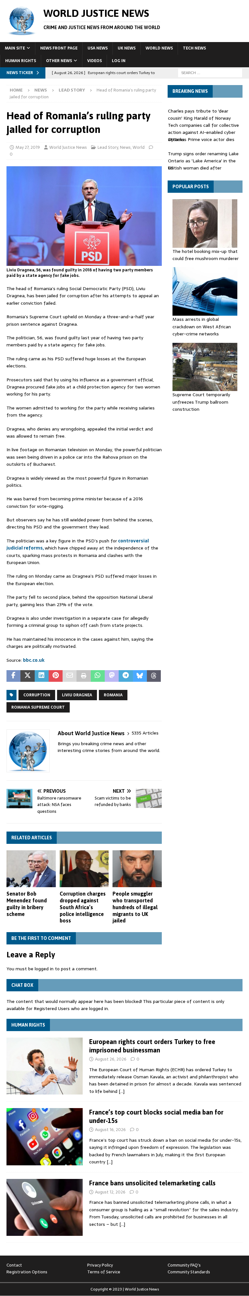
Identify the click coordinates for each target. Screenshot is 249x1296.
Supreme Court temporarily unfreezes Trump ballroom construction (201, 402)
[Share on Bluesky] (140, 676)
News (40, 90)
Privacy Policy (100, 1265)
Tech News (194, 48)
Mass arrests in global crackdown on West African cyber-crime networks (201, 326)
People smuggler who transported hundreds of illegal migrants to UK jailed (135, 907)
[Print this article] (83, 676)
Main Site (15, 48)
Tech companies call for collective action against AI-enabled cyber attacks (203, 132)
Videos (94, 61)
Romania (113, 695)
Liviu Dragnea (77, 695)
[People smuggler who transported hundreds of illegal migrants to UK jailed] (137, 868)
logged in (44, 968)
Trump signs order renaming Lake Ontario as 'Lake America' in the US (203, 161)
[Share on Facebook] (13, 676)
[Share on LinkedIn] (42, 676)
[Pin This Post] (56, 676)
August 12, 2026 (110, 1192)
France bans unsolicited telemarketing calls (152, 1183)
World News (159, 48)
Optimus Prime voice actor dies (201, 139)
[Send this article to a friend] (70, 676)
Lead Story (108, 147)
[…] (121, 1091)
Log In (118, 61)
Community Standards (189, 1272)
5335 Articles (145, 733)
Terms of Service (103, 1272)
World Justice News (68, 147)
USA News (98, 48)
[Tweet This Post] (27, 676)
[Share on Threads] (154, 676)
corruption (36, 695)
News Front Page (58, 48)
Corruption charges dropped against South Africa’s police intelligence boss (83, 907)
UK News (127, 48)
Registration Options (26, 1272)
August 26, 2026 (110, 1059)
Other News (59, 61)
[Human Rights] (44, 1066)
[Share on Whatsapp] (98, 676)
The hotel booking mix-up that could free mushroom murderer (205, 255)
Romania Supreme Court (38, 707)
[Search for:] (210, 72)
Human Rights (20, 61)
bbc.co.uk (33, 660)
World (139, 147)
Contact (14, 1265)
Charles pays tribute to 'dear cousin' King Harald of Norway (199, 114)
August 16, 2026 (110, 1129)
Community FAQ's (184, 1265)
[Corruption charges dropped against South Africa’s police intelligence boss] (84, 868)
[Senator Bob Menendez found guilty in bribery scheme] (31, 868)
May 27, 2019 (28, 147)
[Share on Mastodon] (112, 676)
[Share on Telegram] (126, 676)
